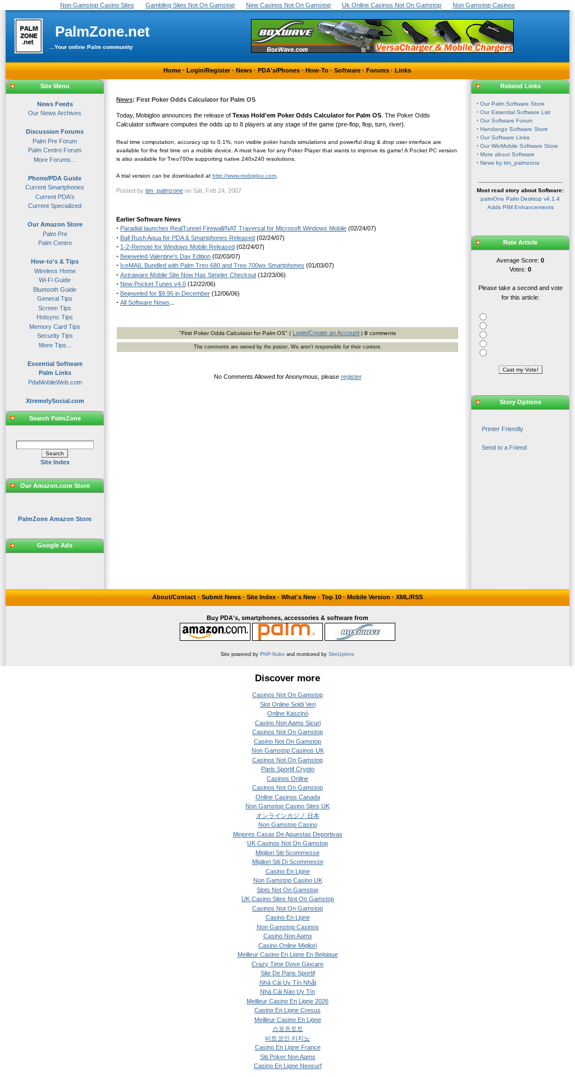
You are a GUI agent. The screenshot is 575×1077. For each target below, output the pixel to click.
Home (172, 70)
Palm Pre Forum (55, 141)
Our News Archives (54, 113)
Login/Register (208, 70)
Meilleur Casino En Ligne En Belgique (288, 954)
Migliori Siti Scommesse (287, 852)
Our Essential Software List (515, 112)
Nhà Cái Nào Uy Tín (287, 991)
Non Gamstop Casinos (288, 927)
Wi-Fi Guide (55, 280)
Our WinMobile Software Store (519, 146)
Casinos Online (287, 778)
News (244, 70)
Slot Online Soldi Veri (288, 704)
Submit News (221, 597)
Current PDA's (55, 196)
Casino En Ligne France (288, 1047)
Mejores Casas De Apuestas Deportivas (288, 834)
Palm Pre (55, 233)
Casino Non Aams (287, 936)
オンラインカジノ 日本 (288, 815)
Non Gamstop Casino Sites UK (287, 806)
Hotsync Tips (54, 317)
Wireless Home (55, 271)
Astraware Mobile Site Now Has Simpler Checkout (188, 274)
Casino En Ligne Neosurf (288, 1065)
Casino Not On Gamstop (287, 741)
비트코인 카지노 (287, 1038)
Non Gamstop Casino (287, 824)
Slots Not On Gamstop (287, 889)
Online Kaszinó (287, 713)
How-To (316, 70)
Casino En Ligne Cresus (287, 1010)
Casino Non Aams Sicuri (288, 722)
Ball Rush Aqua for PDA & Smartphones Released (187, 237)
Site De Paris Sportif (288, 973)
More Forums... (55, 159)
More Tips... (55, 345)
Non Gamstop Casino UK (287, 880)
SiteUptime (341, 654)
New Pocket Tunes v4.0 (153, 283)
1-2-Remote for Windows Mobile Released (177, 246)
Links (403, 70)
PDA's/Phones (279, 70)
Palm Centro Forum (54, 150)
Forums (377, 70)
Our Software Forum (506, 120)
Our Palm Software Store (512, 104)
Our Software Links (505, 137)
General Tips (54, 298)
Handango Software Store (514, 129)
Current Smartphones (54, 187)
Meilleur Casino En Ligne (287, 1019)
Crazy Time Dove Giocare (287, 964)
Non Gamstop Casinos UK (288, 750)
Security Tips (55, 335)
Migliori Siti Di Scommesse (287, 861)
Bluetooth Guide (54, 289)
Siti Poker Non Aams (288, 1056)
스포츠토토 (287, 1028)
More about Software (507, 154)
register (351, 376)
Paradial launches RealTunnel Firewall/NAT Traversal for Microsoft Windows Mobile (233, 228)
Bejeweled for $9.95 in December (165, 293)
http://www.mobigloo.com (244, 176)
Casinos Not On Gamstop (287, 694)
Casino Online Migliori (287, 945)
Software (347, 70)
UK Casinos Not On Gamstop (287, 843)
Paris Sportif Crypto (287, 769)
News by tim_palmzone (510, 163)
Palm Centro (55, 242)
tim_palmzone (164, 190)
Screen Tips (54, 308)
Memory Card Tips (54, 326)
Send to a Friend (504, 447)
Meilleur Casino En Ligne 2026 (287, 1001)
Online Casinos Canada (287, 797)
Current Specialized (54, 205)
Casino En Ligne (288, 871)
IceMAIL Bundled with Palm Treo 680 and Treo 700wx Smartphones (212, 265)
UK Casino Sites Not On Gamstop (287, 898)
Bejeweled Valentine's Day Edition (165, 256)
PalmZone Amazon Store (55, 518)
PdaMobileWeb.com (55, 382)
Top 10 (331, 597)
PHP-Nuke (272, 654)
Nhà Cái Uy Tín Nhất (287, 982)
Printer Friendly (502, 429)
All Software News (145, 302)
